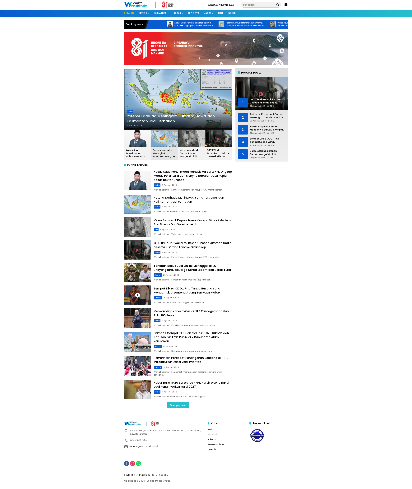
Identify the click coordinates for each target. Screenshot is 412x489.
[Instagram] (132, 463)
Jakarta (158, 297)
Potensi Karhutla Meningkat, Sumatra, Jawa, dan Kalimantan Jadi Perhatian (223, 24)
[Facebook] (126, 463)
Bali (156, 229)
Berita (130, 111)
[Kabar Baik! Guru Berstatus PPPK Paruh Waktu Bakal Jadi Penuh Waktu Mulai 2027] (137, 389)
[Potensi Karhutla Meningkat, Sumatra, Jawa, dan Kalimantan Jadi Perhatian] (200, 24)
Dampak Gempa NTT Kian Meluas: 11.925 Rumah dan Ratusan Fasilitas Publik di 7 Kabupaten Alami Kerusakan (191, 337)
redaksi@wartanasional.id (144, 446)
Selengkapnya (178, 405)
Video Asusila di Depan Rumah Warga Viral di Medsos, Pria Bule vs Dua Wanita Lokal (275, 24)
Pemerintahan (216, 444)
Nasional (212, 434)
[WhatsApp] (138, 463)
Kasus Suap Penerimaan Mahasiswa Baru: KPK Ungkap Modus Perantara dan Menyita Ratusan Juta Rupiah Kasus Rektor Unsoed (172, 24)
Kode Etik (129, 475)
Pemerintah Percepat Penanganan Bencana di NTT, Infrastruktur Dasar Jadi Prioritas (191, 360)
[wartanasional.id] (152, 4)
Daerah (157, 275)
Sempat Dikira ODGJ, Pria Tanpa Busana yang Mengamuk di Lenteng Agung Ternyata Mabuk (187, 290)
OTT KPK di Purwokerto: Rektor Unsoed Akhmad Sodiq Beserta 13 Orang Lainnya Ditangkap (218, 153)
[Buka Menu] (286, 5)
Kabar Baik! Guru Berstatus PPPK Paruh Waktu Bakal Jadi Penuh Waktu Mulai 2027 (191, 385)
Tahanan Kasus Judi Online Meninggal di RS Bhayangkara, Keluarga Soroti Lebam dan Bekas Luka (192, 268)
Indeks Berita (146, 475)
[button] (277, 4)
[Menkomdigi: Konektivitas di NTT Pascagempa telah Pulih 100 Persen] (137, 318)
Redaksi (163, 475)
